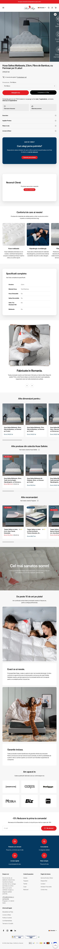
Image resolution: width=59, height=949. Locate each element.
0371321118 (5, 899)
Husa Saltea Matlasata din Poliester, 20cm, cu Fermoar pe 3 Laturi (35, 480)
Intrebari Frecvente (46, 886)
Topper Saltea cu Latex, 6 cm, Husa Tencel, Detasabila (11, 531)
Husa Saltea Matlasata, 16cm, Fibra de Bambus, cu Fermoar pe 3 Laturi (12, 429)
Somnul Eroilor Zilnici (47, 878)
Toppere (25, 881)
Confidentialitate (7, 920)
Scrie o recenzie (29, 189)
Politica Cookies (7, 917)
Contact (43, 884)
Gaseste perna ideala (29, 157)
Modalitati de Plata (7, 912)
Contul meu (44, 889)
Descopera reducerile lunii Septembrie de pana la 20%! (29, 1)
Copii (24, 886)
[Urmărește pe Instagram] (7, 931)
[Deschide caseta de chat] (55, 945)
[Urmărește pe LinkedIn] (15, 931)
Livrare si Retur (6, 915)
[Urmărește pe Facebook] (3, 931)
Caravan (21, 943)
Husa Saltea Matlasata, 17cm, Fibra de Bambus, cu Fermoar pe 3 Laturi (35, 429)
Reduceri (25, 889)
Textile (25, 884)
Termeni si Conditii (7, 923)
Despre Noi (44, 881)
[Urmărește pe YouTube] (11, 931)
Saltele (25, 878)
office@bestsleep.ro (8, 897)
